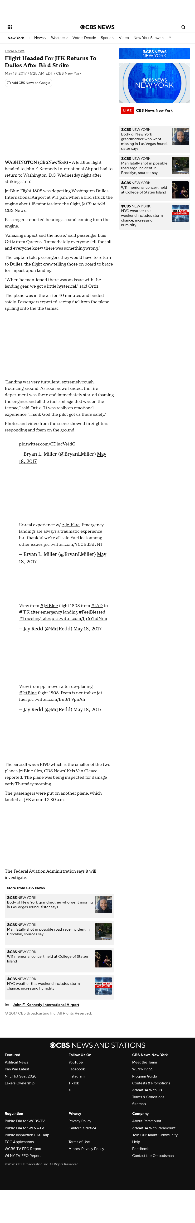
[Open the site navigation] (38, 27)
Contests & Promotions (151, 1083)
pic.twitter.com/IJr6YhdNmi (79, 618)
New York (16, 38)
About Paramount (146, 1121)
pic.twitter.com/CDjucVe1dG (47, 444)
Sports (106, 38)
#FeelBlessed (91, 612)
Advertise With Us (147, 1090)
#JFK (24, 612)
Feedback (140, 1149)
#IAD (97, 606)
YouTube (75, 1062)
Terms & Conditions (148, 1097)
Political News (16, 1062)
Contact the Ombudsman (153, 1156)
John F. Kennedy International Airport (46, 1004)
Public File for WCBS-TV (25, 1121)
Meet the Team (144, 1062)
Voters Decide (84, 38)
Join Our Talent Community (155, 1135)
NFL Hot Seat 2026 (20, 1076)
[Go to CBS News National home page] (97, 27)
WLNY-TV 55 (142, 1069)
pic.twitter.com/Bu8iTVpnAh (56, 699)
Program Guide (144, 1076)
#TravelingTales (35, 618)
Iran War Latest (17, 1069)
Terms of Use (79, 1142)
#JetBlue (49, 606)
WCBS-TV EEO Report (23, 1149)
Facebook (76, 1069)
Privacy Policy (79, 1121)
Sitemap (139, 1104)
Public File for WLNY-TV (24, 1128)
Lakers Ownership (19, 1083)
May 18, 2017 (87, 629)
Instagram (76, 1076)
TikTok (73, 1083)
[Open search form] (183, 27)
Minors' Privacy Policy (86, 1149)
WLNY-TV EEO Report (23, 1156)
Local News (14, 51)
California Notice (82, 1128)
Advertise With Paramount (154, 1128)
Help (136, 1142)
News (39, 38)
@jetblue (71, 525)
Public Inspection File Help (27, 1135)
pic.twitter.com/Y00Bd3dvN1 (73, 544)
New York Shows (148, 38)
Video (124, 38)
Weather (58, 38)
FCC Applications (19, 1142)
